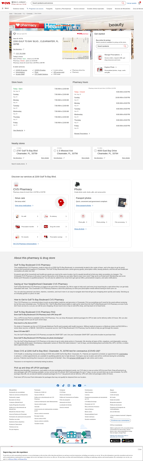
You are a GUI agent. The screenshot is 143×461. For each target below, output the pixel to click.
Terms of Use (23, 459)
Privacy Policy (13, 459)
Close (140, 449)
